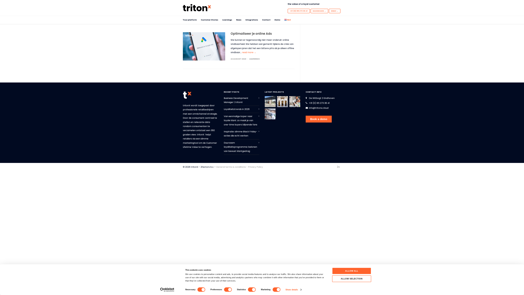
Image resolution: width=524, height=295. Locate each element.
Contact (266, 20)
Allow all (351, 271)
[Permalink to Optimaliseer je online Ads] (204, 46)
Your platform (190, 20)
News (238, 20)
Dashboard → (319, 11)
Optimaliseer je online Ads (251, 34)
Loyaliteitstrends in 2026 (237, 109)
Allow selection (352, 279)
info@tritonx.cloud (318, 108)
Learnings (227, 20)
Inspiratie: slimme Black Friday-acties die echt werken (240, 133)
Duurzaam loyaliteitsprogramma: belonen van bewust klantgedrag (240, 147)
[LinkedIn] (338, 166)
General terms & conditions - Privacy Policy (239, 167)
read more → (249, 52)
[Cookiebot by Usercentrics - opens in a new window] (167, 290)
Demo (277, 20)
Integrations (251, 20)
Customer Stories (209, 20)
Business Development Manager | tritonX (236, 100)
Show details (291, 289)
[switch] (228, 289)
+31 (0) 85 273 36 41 (299, 11)
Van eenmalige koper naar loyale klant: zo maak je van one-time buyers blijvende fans (240, 120)
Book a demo (318, 119)
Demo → (334, 11)
